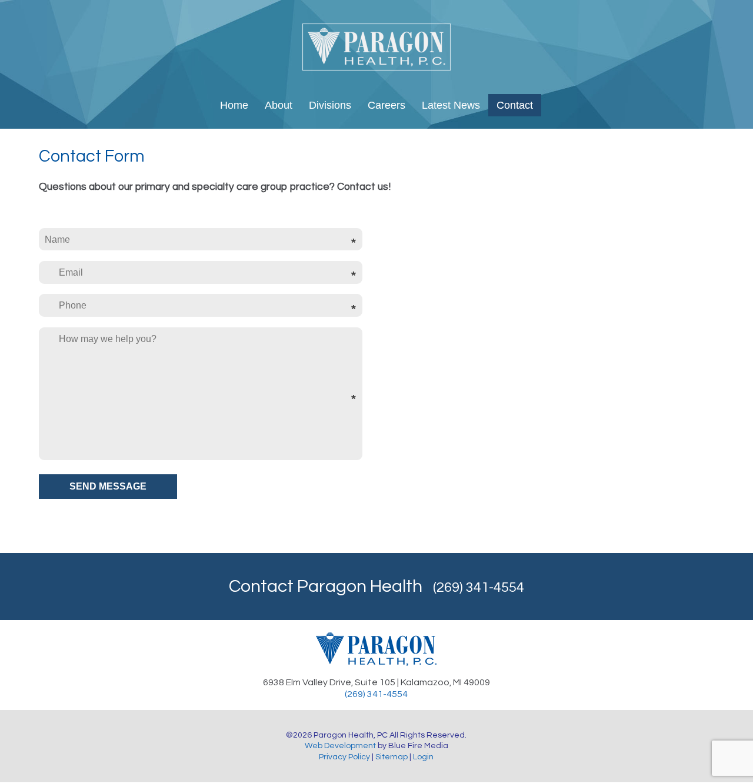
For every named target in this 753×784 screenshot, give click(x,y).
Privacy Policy (344, 756)
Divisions (330, 105)
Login (423, 756)
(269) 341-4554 (478, 587)
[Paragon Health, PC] (376, 67)
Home (234, 105)
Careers (386, 105)
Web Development (340, 745)
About (278, 105)
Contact (515, 105)
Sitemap (391, 756)
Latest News (451, 105)
